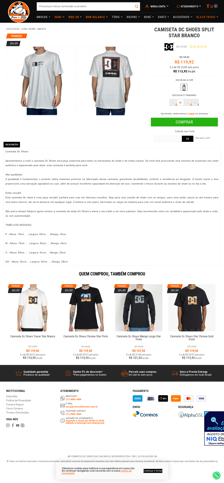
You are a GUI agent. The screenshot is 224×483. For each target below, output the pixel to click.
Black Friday (206, 17)
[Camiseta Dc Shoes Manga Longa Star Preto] (138, 334)
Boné (148, 17)
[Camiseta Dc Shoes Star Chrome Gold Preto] (191, 334)
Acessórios (181, 17)
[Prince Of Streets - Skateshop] (18, 11)
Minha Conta (157, 6)
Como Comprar (14, 408)
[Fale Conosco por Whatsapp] (216, 476)
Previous (4, 276)
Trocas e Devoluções (17, 412)
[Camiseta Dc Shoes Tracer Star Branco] (32, 334)
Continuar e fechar (153, 470)
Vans (58, 17)
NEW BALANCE (96, 17)
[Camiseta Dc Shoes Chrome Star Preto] (85, 334)
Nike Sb (74, 17)
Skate (162, 17)
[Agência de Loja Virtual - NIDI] (40, 472)
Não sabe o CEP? (202, 138)
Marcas (42, 17)
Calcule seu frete (185, 131)
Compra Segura (15, 404)
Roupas (132, 17)
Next (219, 276)
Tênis (116, 17)
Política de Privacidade (18, 400)
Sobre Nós (12, 396)
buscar (137, 6)
